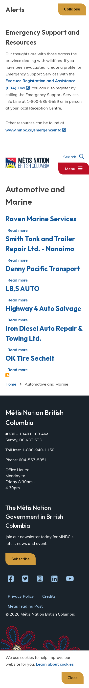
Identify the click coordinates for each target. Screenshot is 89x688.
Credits (49, 597)
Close (72, 678)
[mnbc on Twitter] (25, 579)
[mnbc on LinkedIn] (54, 579)
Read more (17, 231)
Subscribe (20, 559)
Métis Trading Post (25, 607)
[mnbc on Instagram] (40, 579)
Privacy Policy (21, 597)
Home (10, 385)
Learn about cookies (55, 665)
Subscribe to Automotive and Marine (7, 375)
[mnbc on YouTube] (70, 579)
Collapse (72, 9)
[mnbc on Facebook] (10, 579)
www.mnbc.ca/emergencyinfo (33, 130)
